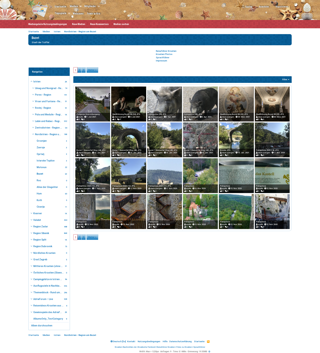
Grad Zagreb (40, 259)
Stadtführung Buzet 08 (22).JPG (270, 114)
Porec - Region (43, 94)
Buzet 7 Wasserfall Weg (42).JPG (198, 150)
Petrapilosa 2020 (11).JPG (159, 186)
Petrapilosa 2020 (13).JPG (87, 186)
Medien (74, 6)
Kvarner (37, 213)
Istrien (36, 81)
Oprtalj (40, 154)
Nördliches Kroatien (44, 253)
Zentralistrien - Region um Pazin (49, 127)
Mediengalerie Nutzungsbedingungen (47, 24)
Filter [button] (284, 79)
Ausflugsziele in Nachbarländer (48, 285)
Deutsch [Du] (119, 341)
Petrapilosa (189, 186)
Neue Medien (78, 24)
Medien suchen (121, 24)
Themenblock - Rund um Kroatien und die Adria (48, 292)
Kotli (39, 200)
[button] (81, 6)
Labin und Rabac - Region (48, 121)
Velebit (37, 220)
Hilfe (165, 341)
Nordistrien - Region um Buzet (49, 134)
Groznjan (42, 140)
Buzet (40, 173)
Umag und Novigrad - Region (49, 88)
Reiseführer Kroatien (166, 51)
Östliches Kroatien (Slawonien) (49, 272)
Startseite (60, 6)
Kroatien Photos (164, 54)
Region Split (39, 239)
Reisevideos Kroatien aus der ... (49, 305)
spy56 (188, 188)
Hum (39, 193)
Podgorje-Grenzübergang (88, 114)
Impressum (161, 60)
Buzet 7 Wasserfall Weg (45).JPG (126, 150)
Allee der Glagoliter (47, 187)
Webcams (78, 13)
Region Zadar (40, 226)
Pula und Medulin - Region (49, 114)
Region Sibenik (41, 233)
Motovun (41, 167)
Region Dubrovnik (42, 246)
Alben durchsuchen (41, 325)
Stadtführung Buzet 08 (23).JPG (234, 114)
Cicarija (41, 206)
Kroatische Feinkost (146, 347)
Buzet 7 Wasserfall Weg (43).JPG (162, 150)
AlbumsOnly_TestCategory (48, 318)
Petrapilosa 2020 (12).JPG (123, 186)
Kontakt (131, 341)
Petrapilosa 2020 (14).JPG (267, 150)
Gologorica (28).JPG (193, 114)
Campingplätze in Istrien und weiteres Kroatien (48, 279)
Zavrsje (41, 147)
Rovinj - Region (43, 108)
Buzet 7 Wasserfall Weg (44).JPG (91, 150)
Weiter (91, 70)
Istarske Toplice (45, 160)
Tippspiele (60, 13)
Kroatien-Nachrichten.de (125, 347)
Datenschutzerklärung (180, 341)
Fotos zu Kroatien (184, 347)
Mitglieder (90, 6)
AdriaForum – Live (43, 299)
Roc (39, 180)
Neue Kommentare (99, 24)
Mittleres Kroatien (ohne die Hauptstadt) (48, 266)
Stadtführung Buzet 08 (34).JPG (126, 114)
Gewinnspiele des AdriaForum (48, 312)
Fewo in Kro (93, 13)
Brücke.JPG (225, 150)
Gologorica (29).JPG (157, 114)
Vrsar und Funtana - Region (49, 101)
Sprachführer (162, 57)
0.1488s (182, 351)
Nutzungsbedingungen (149, 341)
